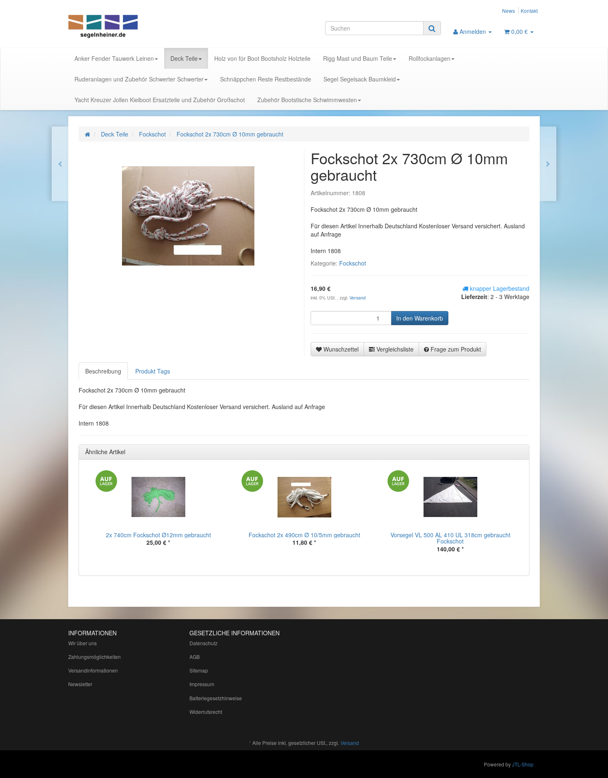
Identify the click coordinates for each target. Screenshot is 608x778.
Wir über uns (82, 642)
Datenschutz (203, 642)
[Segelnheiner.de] (142, 27)
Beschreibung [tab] (103, 371)
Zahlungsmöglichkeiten (94, 656)
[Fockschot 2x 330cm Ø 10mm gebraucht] (548, 164)
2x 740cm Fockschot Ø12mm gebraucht (158, 535)
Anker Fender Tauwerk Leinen (114, 58)
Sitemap (198, 670)
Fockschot (352, 263)
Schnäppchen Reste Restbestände (265, 79)
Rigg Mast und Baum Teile (357, 58)
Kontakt (529, 10)
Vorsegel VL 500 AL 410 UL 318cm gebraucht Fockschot (450, 538)
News (508, 10)
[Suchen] (432, 28)
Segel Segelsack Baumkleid (359, 79)
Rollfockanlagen (429, 58)
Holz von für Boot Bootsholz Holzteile (262, 58)
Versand (357, 297)
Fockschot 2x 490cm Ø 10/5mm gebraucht (304, 535)
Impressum (201, 683)
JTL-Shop (523, 764)
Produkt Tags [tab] (152, 371)
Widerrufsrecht (205, 711)
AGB (194, 656)
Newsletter (80, 683)
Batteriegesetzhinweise (215, 697)
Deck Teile (184, 58)
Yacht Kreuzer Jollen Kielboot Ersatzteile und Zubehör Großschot (159, 100)
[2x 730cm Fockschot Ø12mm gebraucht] (60, 164)
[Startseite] (87, 134)
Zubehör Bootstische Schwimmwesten (307, 100)
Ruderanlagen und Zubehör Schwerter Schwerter (138, 79)
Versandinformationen (93, 670)
